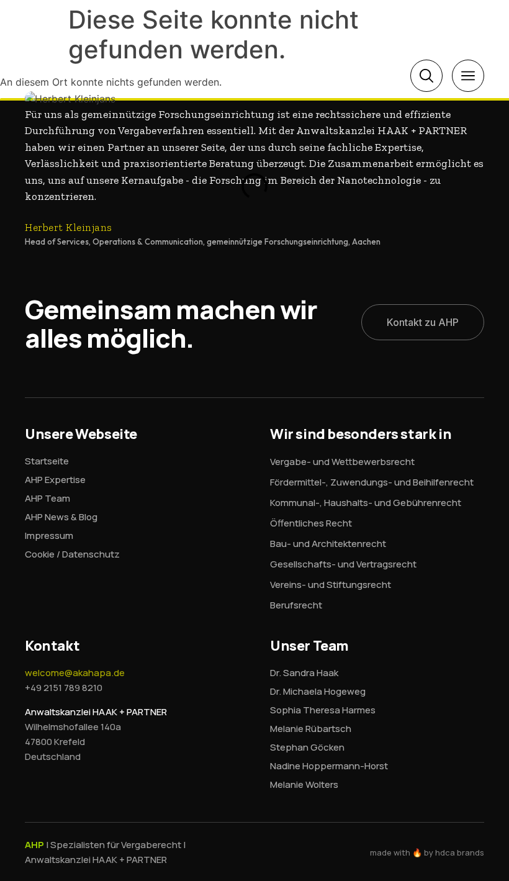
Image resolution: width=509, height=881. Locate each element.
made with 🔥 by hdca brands (427, 852)
